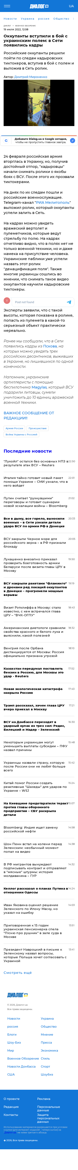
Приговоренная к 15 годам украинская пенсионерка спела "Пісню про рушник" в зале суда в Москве (33, 931)
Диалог (7, 26)
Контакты (11, 1115)
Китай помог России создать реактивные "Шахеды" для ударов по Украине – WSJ (35, 786)
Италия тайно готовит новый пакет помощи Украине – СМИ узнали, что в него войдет (36, 481)
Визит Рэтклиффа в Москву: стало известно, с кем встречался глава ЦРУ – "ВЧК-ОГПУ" (32, 611)
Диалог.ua (10, 1132)
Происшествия (38, 428)
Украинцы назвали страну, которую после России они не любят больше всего (34, 766)
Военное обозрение (25, 26)
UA (71, 6)
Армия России (14, 428)
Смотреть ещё (18, 973)
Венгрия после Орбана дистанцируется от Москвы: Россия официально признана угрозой (34, 652)
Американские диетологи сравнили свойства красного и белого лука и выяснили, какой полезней (35, 631)
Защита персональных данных (48, 1118)
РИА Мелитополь (52, 202)
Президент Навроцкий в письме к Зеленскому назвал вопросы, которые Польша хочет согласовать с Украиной (35, 955)
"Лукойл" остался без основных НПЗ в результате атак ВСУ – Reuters (36, 463)
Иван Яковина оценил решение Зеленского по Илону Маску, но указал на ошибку (31, 908)
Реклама (43, 1099)
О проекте (12, 1099)
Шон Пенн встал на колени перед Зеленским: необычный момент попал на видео (33, 847)
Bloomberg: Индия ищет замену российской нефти (31, 829)
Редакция (11, 1107)
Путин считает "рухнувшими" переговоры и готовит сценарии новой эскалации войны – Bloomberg (35, 502)
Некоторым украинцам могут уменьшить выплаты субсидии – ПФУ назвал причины (35, 746)
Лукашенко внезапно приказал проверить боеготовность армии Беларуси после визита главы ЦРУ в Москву (34, 564)
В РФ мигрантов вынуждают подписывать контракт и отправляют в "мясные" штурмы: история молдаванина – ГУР (35, 870)
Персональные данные (48, 1108)
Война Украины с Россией (21, 434)
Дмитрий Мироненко (30, 77)
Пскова (50, 346)
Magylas (39, 387)
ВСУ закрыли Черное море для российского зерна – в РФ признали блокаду (35, 542)
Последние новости (28, 451)
